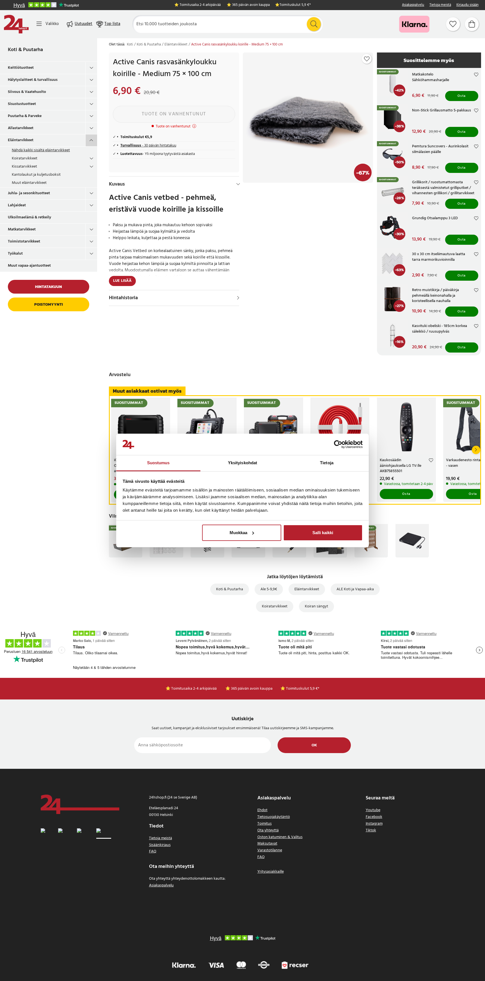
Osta (461, 96)
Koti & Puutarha (25, 50)
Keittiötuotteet (21, 68)
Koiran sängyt (316, 606)
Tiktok (371, 830)
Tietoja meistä (440, 5)
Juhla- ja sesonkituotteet (29, 193)
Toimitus (264, 823)
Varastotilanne (269, 850)
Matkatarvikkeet (22, 229)
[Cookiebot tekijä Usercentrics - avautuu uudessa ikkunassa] (338, 444)
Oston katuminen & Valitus (280, 837)
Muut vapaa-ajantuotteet (29, 265)
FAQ (152, 851)
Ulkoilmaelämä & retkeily (29, 217)
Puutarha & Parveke (25, 116)
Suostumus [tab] (158, 462)
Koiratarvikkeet (24, 158)
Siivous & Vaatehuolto (27, 92)
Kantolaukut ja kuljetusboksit (36, 174)
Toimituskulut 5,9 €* (295, 5)
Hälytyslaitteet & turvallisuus (33, 80)
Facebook (374, 817)
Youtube (373, 810)
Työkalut (15, 253)
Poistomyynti (48, 304)
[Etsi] (314, 24)
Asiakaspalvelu (413, 5)
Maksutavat (267, 843)
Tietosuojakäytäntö (273, 817)
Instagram (374, 823)
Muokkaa (238, 532)
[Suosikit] (453, 24)
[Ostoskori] (472, 24)
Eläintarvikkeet (20, 140)
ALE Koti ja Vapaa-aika (355, 589)
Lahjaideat (17, 205)
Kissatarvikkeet (24, 166)
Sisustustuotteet (22, 104)
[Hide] (238, 184)
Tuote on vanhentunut (174, 114)
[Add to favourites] (367, 59)
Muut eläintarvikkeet (29, 183)
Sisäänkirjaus (160, 845)
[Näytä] (238, 298)
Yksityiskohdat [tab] (242, 462)
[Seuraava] (476, 450)
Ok (314, 745)
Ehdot (262, 810)
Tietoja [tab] (326, 462)
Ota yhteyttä (268, 830)
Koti (130, 44)
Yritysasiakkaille (270, 871)
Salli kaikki (322, 532)
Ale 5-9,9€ (268, 589)
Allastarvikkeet (20, 128)
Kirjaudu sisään (467, 5)
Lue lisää (122, 281)
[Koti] (16, 24)
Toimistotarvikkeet (24, 241)
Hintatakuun (48, 287)
